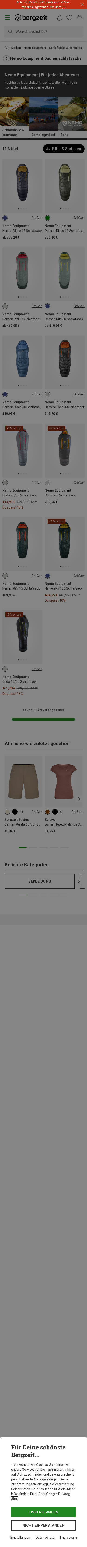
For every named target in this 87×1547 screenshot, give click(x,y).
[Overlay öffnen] (63, 7)
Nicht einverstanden (43, 1525)
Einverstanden (43, 1512)
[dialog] (43, 1492)
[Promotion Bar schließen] (82, 5)
